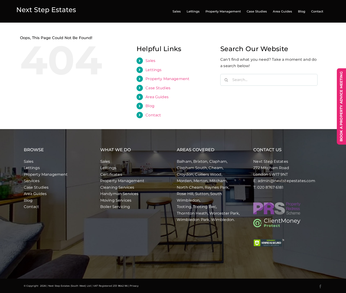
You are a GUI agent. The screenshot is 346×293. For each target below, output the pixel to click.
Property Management (167, 79)
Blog (149, 106)
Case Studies (157, 88)
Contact (153, 115)
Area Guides (157, 97)
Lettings (153, 70)
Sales (150, 60)
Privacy (134, 285)
